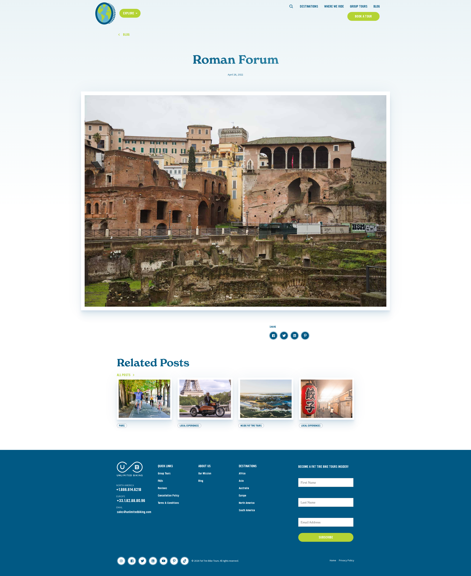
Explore (128, 13)
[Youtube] (163, 560)
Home (333, 560)
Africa (242, 473)
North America (246, 503)
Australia (244, 488)
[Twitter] (142, 560)
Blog (376, 6)
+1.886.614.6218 (128, 489)
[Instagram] (121, 560)
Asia (241, 481)
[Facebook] (131, 560)
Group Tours (358, 6)
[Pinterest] (174, 560)
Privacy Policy (346, 560)
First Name (306, 474)
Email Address (309, 514)
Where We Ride (334, 6)
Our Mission (204, 473)
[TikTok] (184, 560)
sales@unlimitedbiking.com (134, 512)
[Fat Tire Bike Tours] (105, 13)
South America (247, 510)
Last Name (306, 494)
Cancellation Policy (168, 495)
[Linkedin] (152, 560)
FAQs (160, 481)
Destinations (309, 6)
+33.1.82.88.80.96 (131, 500)
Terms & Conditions (168, 503)
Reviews (162, 488)
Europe (242, 495)
